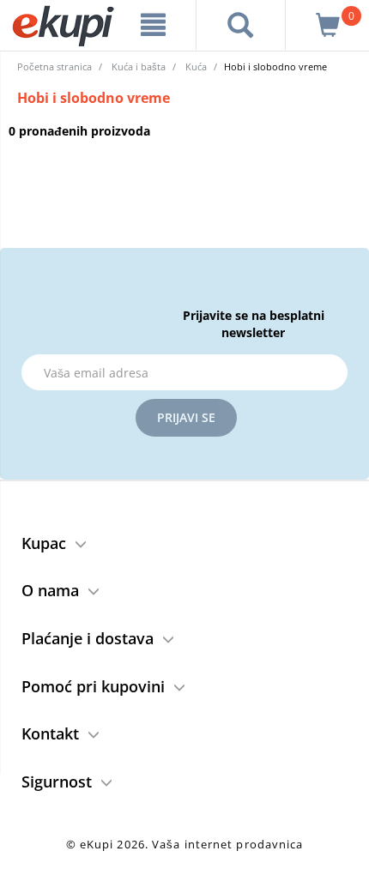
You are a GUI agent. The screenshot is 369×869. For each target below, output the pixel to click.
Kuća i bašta (139, 66)
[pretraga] (241, 25)
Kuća (196, 66)
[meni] (154, 25)
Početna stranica (54, 66)
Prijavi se (186, 417)
